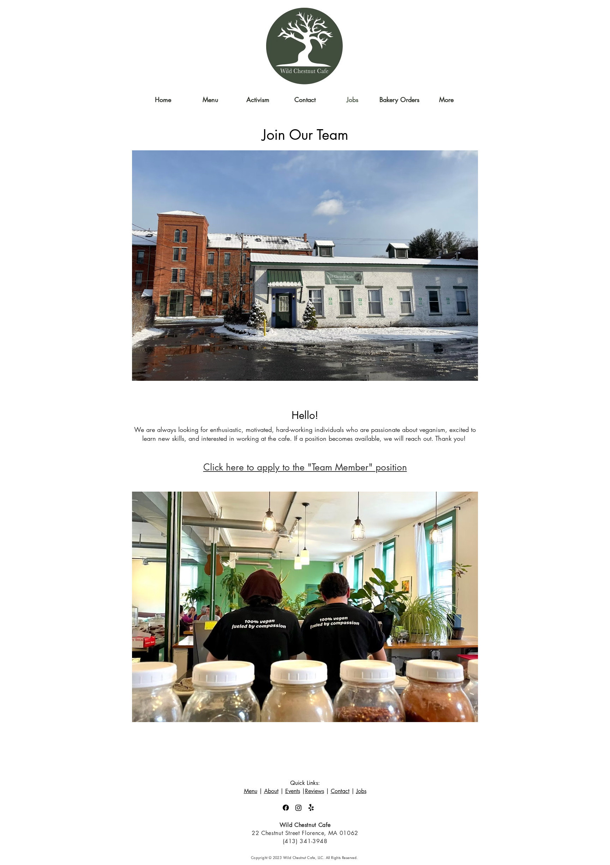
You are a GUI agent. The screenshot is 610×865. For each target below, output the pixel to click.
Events (292, 791)
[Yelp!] (311, 808)
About (271, 791)
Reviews (314, 791)
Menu (250, 791)
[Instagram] (298, 808)
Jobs (361, 791)
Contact (340, 791)
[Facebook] (286, 808)
